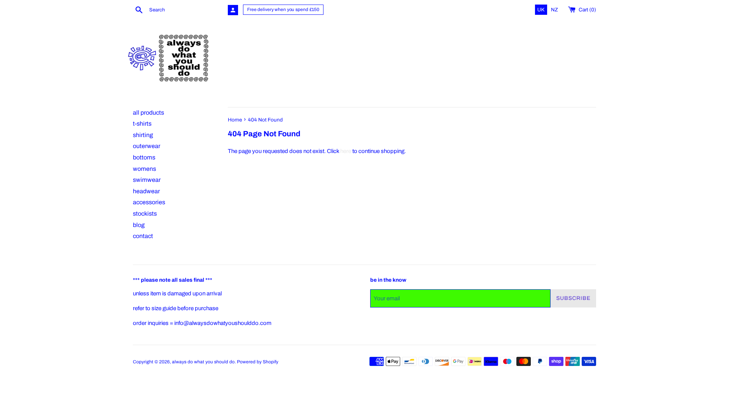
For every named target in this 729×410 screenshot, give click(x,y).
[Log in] (233, 10)
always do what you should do (203, 361)
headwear (146, 191)
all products (148, 112)
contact (143, 236)
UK (541, 10)
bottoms (144, 157)
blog (139, 225)
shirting (143, 135)
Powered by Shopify (257, 361)
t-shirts (142, 123)
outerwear (146, 146)
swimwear (147, 180)
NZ (554, 10)
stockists (145, 213)
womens (144, 169)
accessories (149, 202)
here (345, 151)
